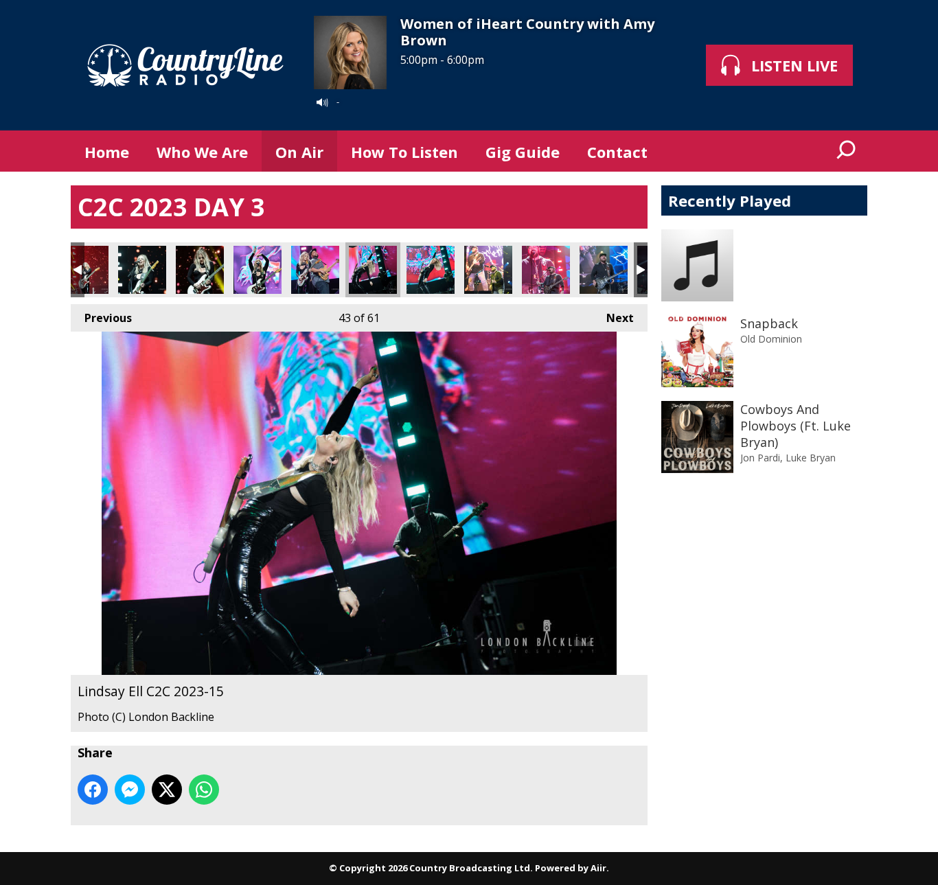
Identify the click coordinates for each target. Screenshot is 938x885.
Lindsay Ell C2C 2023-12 (200, 270)
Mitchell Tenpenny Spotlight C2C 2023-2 (546, 270)
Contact (617, 151)
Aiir (598, 868)
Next (613, 317)
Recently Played (729, 200)
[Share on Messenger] (130, 789)
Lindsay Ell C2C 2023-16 (431, 270)
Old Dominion (771, 338)
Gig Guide (522, 151)
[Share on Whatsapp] (204, 789)
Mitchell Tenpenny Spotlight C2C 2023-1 (488, 270)
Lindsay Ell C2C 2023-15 (373, 270)
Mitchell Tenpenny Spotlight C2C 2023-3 (604, 270)
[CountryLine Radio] (185, 65)
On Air (299, 151)
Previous (101, 317)
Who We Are (202, 151)
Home (106, 151)
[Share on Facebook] (93, 789)
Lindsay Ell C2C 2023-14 (315, 270)
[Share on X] (167, 789)
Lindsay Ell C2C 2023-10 (84, 270)
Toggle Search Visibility (846, 151)
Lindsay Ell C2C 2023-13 (257, 270)
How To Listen (404, 151)
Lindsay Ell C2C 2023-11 (142, 270)
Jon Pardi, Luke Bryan (788, 457)
